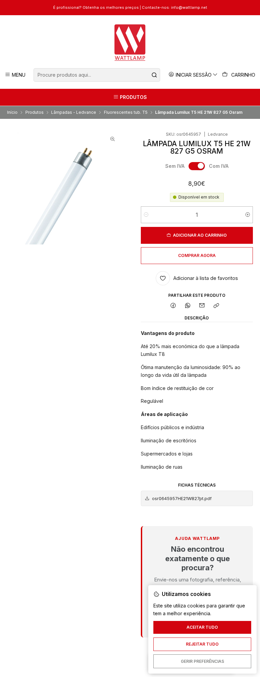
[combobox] (97, 75)
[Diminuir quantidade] (146, 215)
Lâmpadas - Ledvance (73, 112)
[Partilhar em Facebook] (173, 306)
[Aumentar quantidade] (248, 215)
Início (12, 112)
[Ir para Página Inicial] (130, 42)
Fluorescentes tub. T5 (126, 112)
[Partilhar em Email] (202, 306)
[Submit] (154, 75)
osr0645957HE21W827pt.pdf (182, 498)
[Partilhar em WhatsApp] (187, 306)
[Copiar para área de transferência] (216, 306)
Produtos (34, 112)
